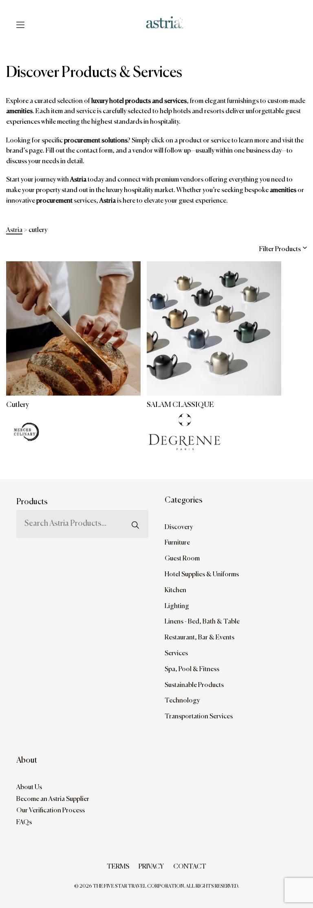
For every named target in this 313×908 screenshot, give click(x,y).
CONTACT (189, 867)
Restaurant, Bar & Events (199, 638)
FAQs (24, 822)
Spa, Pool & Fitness (192, 669)
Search (135, 507)
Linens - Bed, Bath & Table (202, 622)
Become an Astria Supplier (52, 799)
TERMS (118, 867)
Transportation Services (199, 716)
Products (32, 502)
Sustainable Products (194, 685)
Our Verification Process (50, 810)
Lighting (177, 606)
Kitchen (175, 590)
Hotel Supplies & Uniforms (202, 574)
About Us (29, 787)
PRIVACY (151, 867)
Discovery (179, 527)
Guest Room (182, 559)
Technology (182, 701)
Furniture (177, 543)
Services (176, 653)
